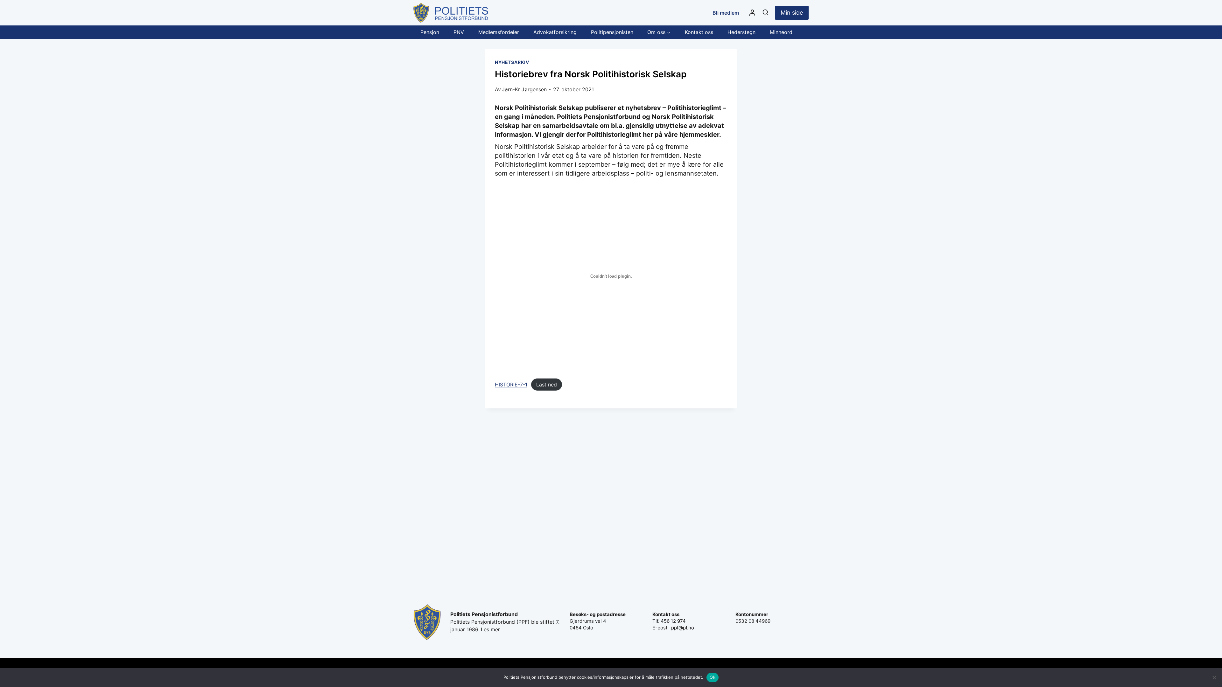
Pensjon (429, 32)
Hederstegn (741, 32)
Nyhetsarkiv (512, 62)
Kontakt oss (699, 32)
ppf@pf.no (682, 628)
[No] (1214, 677)
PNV (458, 32)
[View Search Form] (765, 12)
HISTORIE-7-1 (511, 384)
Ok (712, 677)
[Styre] (752, 12)
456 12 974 (673, 621)
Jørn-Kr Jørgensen (524, 89)
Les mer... (492, 629)
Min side (792, 12)
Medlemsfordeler (498, 32)
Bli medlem (726, 13)
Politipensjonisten (612, 32)
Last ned (546, 384)
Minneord (781, 32)
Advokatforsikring (555, 32)
